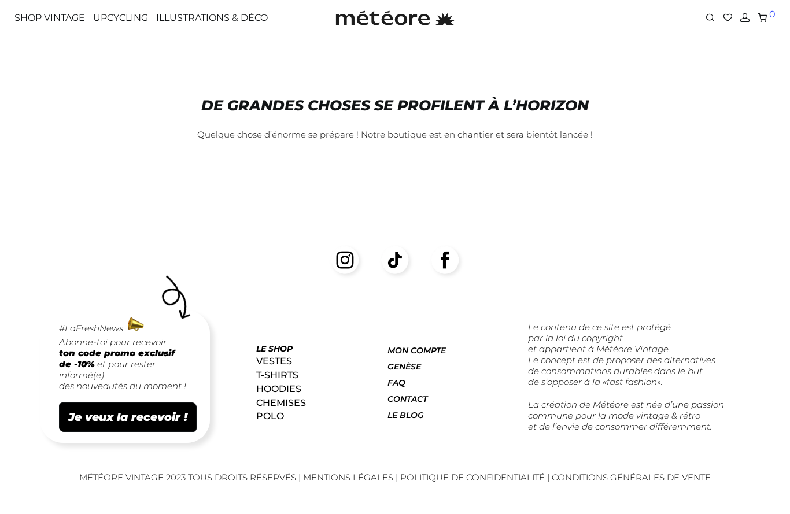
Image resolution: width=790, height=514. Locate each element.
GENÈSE (404, 366)
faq (396, 383)
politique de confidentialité (472, 477)
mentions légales (349, 477)
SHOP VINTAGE (49, 17)
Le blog (405, 415)
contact (407, 399)
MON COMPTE (416, 350)
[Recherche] (710, 18)
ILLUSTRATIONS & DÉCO (212, 17)
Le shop (274, 348)
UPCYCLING (120, 17)
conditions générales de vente (631, 477)
